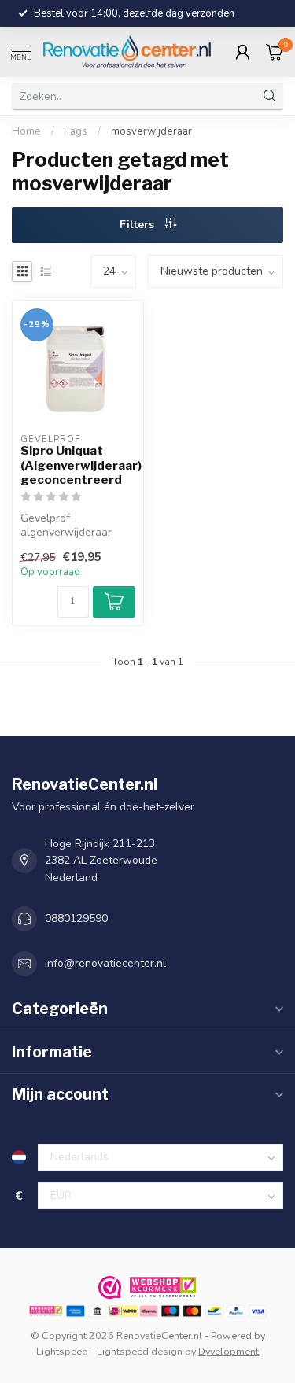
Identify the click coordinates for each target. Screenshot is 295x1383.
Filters (138, 224)
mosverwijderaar (151, 131)
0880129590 (76, 918)
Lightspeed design (140, 1351)
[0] (274, 52)
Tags (76, 131)
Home (26, 131)
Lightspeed (62, 1351)
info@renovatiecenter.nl (105, 963)
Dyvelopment (228, 1351)
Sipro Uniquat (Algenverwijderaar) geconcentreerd (77, 465)
